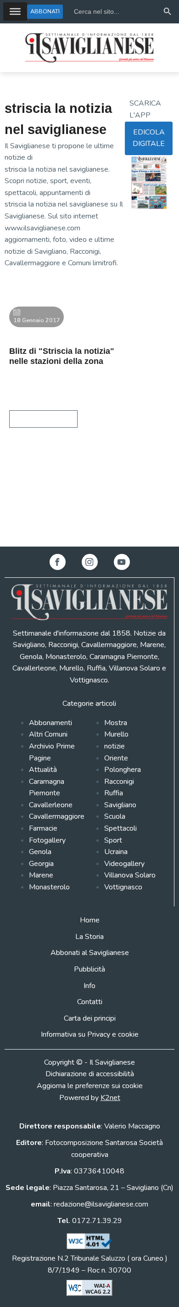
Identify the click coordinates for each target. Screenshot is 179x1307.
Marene (41, 875)
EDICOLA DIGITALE (149, 138)
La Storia (89, 937)
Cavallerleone (51, 805)
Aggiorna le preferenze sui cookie (90, 1086)
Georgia (41, 864)
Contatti (89, 1002)
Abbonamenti (50, 723)
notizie (114, 746)
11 (27, 498)
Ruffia (113, 793)
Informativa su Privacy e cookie (90, 1034)
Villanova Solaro (130, 875)
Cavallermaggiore (56, 816)
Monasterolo (49, 887)
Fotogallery (47, 840)
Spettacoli (120, 828)
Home (90, 920)
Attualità (43, 770)
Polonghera (122, 770)
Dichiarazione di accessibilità (89, 1074)
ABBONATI (45, 11)
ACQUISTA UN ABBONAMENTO (149, 262)
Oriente (116, 758)
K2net (110, 1098)
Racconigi (119, 781)
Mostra (115, 723)
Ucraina (116, 852)
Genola (40, 852)
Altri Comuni (48, 734)
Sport (113, 840)
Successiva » (43, 522)
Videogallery (124, 864)
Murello (116, 734)
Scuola (114, 816)
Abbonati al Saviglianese (89, 953)
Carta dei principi (90, 1018)
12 (27, 510)
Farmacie (43, 828)
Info (89, 986)
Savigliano (120, 805)
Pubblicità (89, 969)
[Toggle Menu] (15, 11)
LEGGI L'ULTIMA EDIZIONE (146, 232)
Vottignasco (123, 887)
